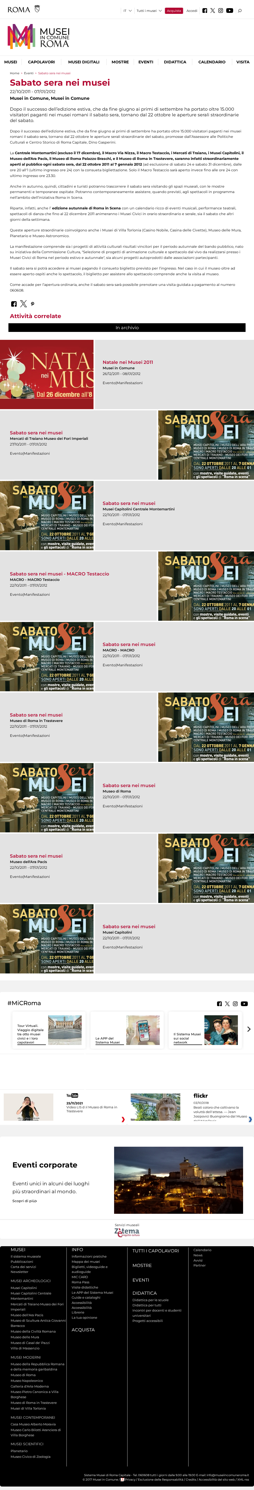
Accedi (192, 11)
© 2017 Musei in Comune (100, 1479)
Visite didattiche (85, 1287)
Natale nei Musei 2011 (128, 362)
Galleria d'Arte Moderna (30, 1386)
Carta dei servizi (23, 1267)
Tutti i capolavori (155, 1251)
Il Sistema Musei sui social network (187, 1038)
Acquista (174, 11)
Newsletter (19, 1272)
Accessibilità (82, 1303)
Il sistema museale (26, 1256)
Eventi (145, 62)
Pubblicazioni (22, 1262)
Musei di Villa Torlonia (28, 1408)
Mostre (120, 62)
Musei (10, 62)
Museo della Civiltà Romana (33, 1331)
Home (14, 73)
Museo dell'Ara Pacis (27, 1315)
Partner (199, 1265)
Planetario (19, 1451)
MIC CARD (80, 1277)
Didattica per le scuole (150, 1300)
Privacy (130, 1479)
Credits (191, 1479)
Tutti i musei (147, 11)
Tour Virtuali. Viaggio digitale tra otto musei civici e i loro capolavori (30, 1034)
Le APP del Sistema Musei (107, 1040)
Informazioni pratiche (89, 1256)
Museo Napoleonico (27, 1381)
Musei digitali (83, 62)
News (197, 1255)
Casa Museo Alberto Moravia (33, 1424)
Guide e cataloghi (86, 1297)
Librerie (78, 1312)
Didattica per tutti (146, 1305)
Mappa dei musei (86, 1262)
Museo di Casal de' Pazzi (30, 1343)
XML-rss (243, 1479)
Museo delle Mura (25, 1337)
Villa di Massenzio (25, 1348)
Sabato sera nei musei (36, 433)
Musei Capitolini (24, 1288)
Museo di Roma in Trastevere (34, 1403)
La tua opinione (84, 1317)
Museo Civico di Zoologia (31, 1457)
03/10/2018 (220, 1112)
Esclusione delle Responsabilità (160, 1479)
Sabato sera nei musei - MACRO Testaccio (59, 574)
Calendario (211, 62)
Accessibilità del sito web (217, 1479)
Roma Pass (80, 1282)
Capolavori (41, 62)
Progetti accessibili (147, 1321)
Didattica (175, 62)
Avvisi (198, 1260)
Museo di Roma (23, 1375)
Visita (243, 62)
